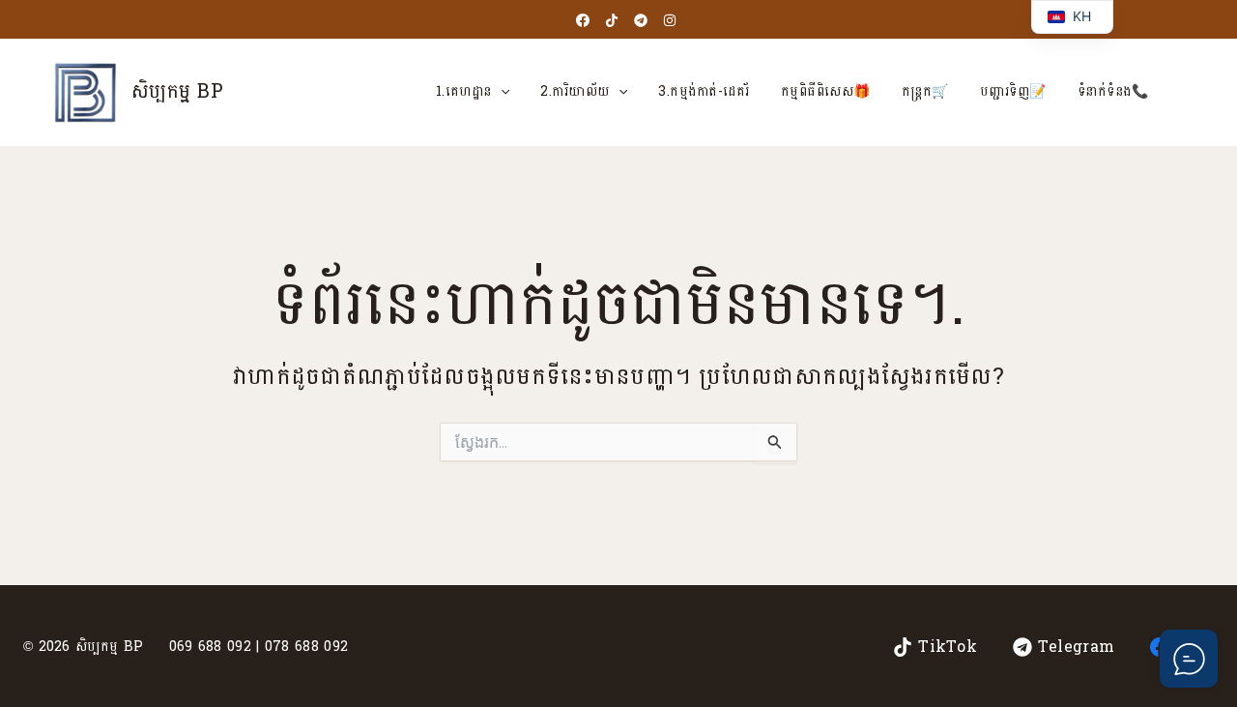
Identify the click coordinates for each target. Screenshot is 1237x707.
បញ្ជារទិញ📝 (1013, 91)
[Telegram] (640, 20)
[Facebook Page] (583, 20)
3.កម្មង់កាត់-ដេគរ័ (704, 91)
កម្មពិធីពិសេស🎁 (826, 91)
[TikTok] (611, 20)
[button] (500, 92)
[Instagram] (669, 20)
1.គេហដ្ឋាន (464, 91)
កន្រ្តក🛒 (925, 91)
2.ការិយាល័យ (575, 91)
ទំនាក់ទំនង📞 (1113, 91)
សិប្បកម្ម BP (177, 91)
